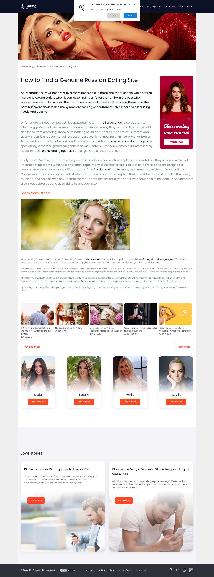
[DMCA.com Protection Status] (67, 570)
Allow (130, 15)
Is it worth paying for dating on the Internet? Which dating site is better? (37, 331)
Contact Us (186, 7)
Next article (184, 347)
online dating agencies (58, 151)
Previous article (32, 347)
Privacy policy (153, 7)
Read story (36, 501)
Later (113, 15)
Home (24, 67)
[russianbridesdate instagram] (191, 570)
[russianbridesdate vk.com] (177, 570)
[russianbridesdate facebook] (170, 570)
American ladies (96, 259)
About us (91, 570)
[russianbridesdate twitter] (184, 570)
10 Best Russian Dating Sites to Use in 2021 (57, 469)
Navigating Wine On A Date (68, 328)
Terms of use (170, 7)
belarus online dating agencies (131, 141)
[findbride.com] (29, 6)
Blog (31, 67)
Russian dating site (107, 169)
